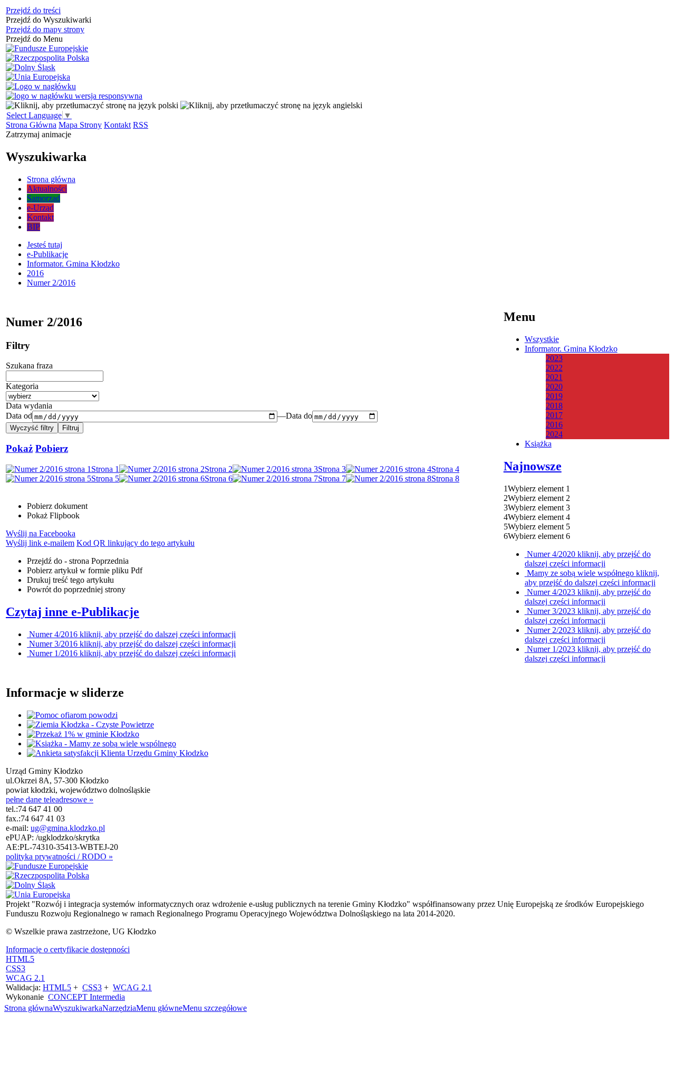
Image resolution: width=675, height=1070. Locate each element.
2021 (554, 377)
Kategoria (22, 386)
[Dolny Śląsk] (30, 67)
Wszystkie (542, 339)
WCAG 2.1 (25, 977)
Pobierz (51, 448)
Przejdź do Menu (34, 38)
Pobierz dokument (57, 505)
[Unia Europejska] (38, 77)
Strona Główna (31, 124)
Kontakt (117, 124)
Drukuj (70, 579)
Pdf (84, 570)
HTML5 (20, 958)
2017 (554, 415)
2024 (554, 434)
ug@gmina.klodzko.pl (68, 827)
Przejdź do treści (33, 10)
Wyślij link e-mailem (40, 542)
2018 (554, 405)
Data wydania (29, 405)
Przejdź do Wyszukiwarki (48, 19)
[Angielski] (271, 105)
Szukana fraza (29, 365)
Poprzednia (78, 560)
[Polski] (92, 105)
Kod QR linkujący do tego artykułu (135, 542)
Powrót (76, 589)
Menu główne (159, 1007)
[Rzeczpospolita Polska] (47, 58)
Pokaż (19, 448)
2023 (554, 358)
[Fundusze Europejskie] (47, 48)
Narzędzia (119, 1007)
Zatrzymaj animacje (38, 134)
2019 (554, 396)
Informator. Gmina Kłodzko (571, 348)
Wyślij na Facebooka (40, 533)
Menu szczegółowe (214, 1007)
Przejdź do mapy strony (45, 29)
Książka (538, 443)
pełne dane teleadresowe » (49, 799)
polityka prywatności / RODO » (59, 856)
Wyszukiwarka (77, 1007)
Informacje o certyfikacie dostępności (68, 949)
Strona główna (28, 1007)
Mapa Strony (80, 124)
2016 (554, 424)
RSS (140, 124)
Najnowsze (533, 466)
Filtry (18, 345)
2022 (554, 367)
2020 (554, 386)
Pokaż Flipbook (53, 515)
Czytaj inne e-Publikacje (72, 612)
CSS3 (15, 968)
